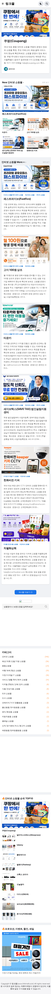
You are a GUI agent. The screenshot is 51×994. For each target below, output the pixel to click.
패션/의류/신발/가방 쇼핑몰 (25, 661)
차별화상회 (10, 548)
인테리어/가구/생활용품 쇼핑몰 (25, 703)
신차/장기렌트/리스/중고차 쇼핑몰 (25, 726)
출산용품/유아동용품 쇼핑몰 (25, 707)
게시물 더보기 (24, 592)
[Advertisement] (25, 764)
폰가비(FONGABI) (24, 914)
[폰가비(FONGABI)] (8, 916)
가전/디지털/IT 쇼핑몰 (11, 476)
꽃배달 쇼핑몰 (25, 721)
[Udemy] (8, 847)
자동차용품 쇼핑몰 (25, 716)
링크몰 (10, 3)
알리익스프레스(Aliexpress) (29, 835)
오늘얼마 (20, 884)
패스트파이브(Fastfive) (14, 113)
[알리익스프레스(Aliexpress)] (8, 837)
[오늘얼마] (8, 886)
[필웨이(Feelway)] (8, 867)
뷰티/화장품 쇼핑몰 (25, 712)
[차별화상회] (25, 528)
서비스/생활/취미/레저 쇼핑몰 (14, 195)
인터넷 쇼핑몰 (30, 195)
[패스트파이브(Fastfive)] (25, 99)
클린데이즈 (21, 855)
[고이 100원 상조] (38, 124)
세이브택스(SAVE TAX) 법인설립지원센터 (12, 151)
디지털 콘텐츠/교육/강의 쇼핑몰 (25, 684)
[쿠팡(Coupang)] (25, 23)
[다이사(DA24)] (8, 896)
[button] (3, 3)
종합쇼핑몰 (25, 666)
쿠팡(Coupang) (15, 41)
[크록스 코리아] (8, 877)
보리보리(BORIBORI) (25, 904)
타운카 (4, 132)
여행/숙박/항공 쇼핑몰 (25, 670)
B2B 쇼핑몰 (41, 195)
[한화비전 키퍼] (38, 143)
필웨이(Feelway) (24, 864)
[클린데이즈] (8, 857)
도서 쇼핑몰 (25, 698)
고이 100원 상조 (33, 132)
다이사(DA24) (23, 894)
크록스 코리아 (22, 874)
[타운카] (13, 124)
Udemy (20, 845)
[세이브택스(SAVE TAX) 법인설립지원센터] (13, 143)
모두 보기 (45, 82)
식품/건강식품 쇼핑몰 (11, 544)
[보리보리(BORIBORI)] (8, 906)
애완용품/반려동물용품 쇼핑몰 (25, 730)
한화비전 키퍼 (32, 150)
